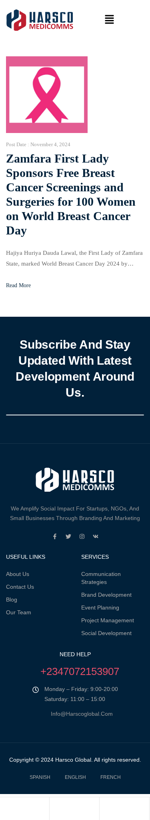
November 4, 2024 (50, 144)
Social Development (106, 633)
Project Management (107, 620)
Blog (11, 599)
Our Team (18, 612)
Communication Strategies (101, 578)
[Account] (74, 810)
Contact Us (20, 587)
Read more (18, 285)
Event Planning (100, 607)
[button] (110, 20)
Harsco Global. (73, 759)
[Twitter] (68, 536)
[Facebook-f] (54, 536)
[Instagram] (82, 536)
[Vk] (95, 536)
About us (17, 574)
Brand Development (106, 595)
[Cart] (124, 810)
